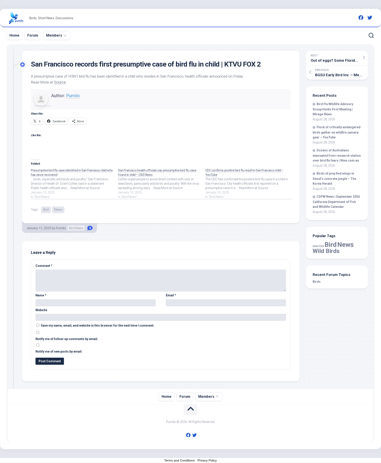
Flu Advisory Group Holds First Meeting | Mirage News (333, 109)
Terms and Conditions (179, 460)
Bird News (76, 228)
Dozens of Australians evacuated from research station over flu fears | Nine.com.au (337, 155)
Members (54, 35)
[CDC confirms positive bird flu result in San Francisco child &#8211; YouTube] (248, 183)
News (58, 209)
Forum (32, 35)
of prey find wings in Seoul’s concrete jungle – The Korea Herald (334, 178)
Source (60, 82)
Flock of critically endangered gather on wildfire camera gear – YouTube (336, 132)
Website (41, 310)
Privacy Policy (207, 460)
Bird (46, 209)
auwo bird (318, 246)
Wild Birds (326, 250)
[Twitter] (369, 17)
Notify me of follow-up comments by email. (66, 339)
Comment (43, 266)
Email (171, 295)
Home (14, 35)
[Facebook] (361, 17)
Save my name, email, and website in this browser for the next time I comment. (97, 325)
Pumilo (73, 95)
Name (40, 295)
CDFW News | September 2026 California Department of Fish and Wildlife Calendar (336, 201)
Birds (317, 281)
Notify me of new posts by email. (58, 351)
